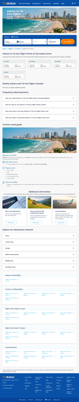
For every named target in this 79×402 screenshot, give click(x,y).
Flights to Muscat (69, 385)
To (19, 40)
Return (8, 37)
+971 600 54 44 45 (7, 388)
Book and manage (24, 3)
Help (62, 3)
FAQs (47, 380)
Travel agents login (49, 391)
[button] (39, 98)
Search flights (67, 41)
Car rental (58, 380)
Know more (11, 222)
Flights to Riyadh (69, 381)
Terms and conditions (8, 385)
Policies (4, 382)
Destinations (47, 3)
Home (4, 49)
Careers (58, 388)
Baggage (27, 386)
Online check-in (49, 377)
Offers (26, 380)
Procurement (49, 383)
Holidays (58, 386)
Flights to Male (70, 389)
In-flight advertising (48, 386)
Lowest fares (59, 377)
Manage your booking (38, 378)
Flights (10, 49)
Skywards (56, 3)
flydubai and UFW (38, 391)
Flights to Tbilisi (71, 377)
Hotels (58, 383)
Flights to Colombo (69, 392)
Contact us (38, 384)
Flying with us (36, 3)
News (36, 381)
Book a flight (28, 377)
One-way (15, 37)
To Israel (17, 49)
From (6, 40)
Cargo (36, 387)
